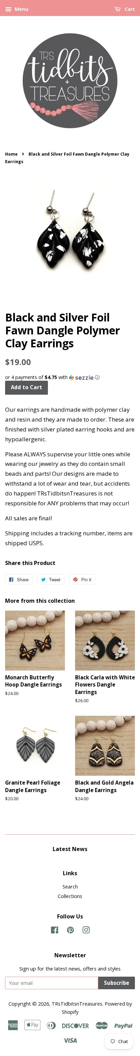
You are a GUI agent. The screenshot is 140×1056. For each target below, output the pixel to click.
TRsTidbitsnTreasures (77, 1003)
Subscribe (116, 983)
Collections (70, 896)
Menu (20, 9)
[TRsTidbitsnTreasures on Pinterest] (70, 931)
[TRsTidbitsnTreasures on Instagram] (86, 931)
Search (70, 886)
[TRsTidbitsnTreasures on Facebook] (54, 931)
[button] (70, 377)
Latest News (70, 849)
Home (11, 154)
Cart (129, 9)
